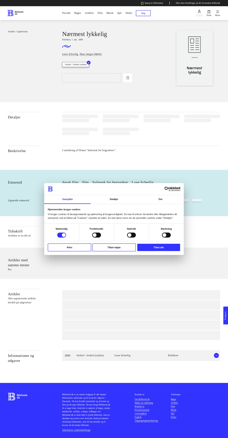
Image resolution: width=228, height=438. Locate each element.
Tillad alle (159, 247)
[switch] (96, 235)
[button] (141, 355)
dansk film (70, 182)
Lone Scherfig (143, 182)
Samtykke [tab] (67, 199)
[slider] (194, 58)
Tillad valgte (114, 247)
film (85, 182)
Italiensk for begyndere (110, 182)
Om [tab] (160, 199)
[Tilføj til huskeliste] (127, 78)
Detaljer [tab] (114, 199)
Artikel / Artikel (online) (76, 64)
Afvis (69, 247)
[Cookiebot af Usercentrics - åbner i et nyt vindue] (166, 189)
